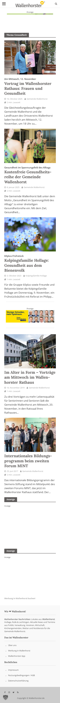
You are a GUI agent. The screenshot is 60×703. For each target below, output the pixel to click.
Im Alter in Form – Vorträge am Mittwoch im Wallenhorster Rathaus (29, 377)
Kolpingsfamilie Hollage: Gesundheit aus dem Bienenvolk (26, 263)
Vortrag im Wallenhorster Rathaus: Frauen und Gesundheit (27, 86)
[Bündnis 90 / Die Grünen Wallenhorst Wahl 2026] (30, 19)
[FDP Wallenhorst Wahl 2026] (30, 315)
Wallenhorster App (16, 656)
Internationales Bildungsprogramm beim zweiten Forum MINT (28, 460)
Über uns (12, 645)
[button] (5, 697)
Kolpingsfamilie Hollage (36, 275)
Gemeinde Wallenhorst (37, 99)
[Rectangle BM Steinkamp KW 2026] (27, 526)
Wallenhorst (48, 619)
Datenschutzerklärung (18, 680)
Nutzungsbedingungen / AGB (21, 675)
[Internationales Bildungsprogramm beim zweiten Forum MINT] (30, 434)
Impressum (13, 670)
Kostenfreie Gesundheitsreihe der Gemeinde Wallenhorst (27, 175)
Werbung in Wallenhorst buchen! (19, 598)
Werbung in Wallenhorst (19, 650)
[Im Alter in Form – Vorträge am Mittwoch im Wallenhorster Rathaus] (30, 351)
